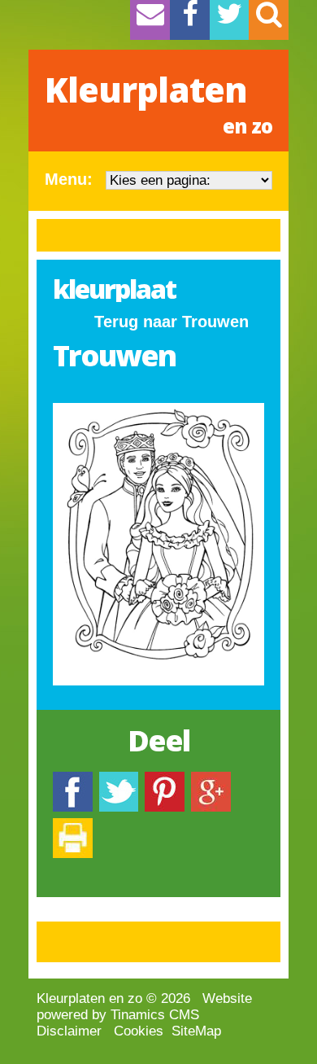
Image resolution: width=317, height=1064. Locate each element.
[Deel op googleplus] (211, 779)
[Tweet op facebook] (118, 779)
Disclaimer (69, 1031)
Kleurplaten (158, 102)
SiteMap (196, 1031)
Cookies (138, 1031)
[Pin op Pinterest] (165, 779)
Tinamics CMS (155, 1014)
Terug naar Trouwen (171, 322)
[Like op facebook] (73, 779)
